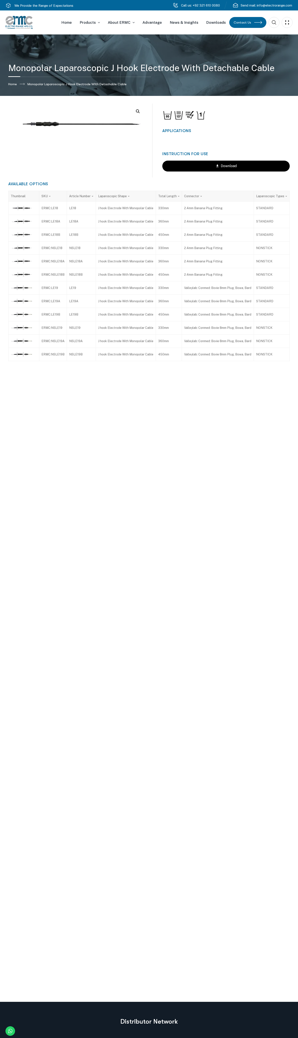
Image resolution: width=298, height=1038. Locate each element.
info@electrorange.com (274, 5)
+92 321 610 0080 (206, 5)
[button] (138, 111)
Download (228, 166)
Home (12, 84)
